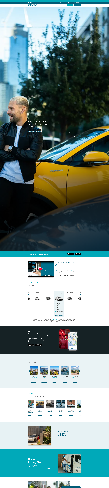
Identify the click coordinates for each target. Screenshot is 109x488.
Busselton (54, 377)
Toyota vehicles (70, 265)
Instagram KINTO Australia (30, 2)
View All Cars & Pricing (75, 315)
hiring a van (73, 270)
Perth (52, 377)
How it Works (31, 131)
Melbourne (63, 377)
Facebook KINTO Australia (28, 2)
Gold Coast (45, 377)
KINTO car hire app (36, 340)
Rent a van (29, 465)
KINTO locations (55, 319)
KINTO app (38, 254)
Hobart (73, 377)
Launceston (76, 377)
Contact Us (62, 2)
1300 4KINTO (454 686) (77, 2)
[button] (28, 294)
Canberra (34, 378)
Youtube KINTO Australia (31, 2)
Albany (56, 377)
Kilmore (65, 377)
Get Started (39, 131)
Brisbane (43, 377)
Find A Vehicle (69, 2)
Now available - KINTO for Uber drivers (54, 0)
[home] (35, 5)
